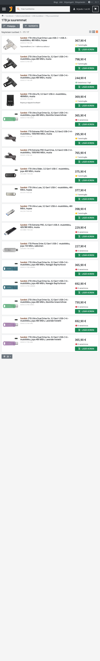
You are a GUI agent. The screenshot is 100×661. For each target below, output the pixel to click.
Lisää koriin (86, 49)
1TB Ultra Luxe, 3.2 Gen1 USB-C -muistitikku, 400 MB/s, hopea (46, 188)
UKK (61, 2)
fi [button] (96, 2)
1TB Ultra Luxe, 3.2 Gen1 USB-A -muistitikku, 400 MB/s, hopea (46, 207)
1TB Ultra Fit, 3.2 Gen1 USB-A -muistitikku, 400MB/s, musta (43, 95)
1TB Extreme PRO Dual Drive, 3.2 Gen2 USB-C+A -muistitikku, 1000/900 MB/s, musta (46, 132)
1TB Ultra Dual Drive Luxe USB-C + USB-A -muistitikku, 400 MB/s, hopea (43, 39)
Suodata (31, 26)
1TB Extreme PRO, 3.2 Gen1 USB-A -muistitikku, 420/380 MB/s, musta (45, 226)
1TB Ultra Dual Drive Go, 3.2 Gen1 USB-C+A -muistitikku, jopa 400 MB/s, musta (44, 76)
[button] (90, 2)
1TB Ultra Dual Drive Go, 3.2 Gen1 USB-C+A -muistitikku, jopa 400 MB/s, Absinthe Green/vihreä (44, 113)
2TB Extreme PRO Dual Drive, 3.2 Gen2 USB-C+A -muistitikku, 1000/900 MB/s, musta (46, 151)
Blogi (56, 2)
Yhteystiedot (80, 2)
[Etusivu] (11, 9)
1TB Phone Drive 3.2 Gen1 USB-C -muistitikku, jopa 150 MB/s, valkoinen (45, 244)
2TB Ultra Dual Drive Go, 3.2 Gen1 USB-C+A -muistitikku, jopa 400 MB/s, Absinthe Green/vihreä (44, 300)
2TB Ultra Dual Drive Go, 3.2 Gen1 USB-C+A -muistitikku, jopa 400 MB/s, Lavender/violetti (44, 319)
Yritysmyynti (69, 2)
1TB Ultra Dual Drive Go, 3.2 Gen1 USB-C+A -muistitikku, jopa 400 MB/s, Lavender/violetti (44, 338)
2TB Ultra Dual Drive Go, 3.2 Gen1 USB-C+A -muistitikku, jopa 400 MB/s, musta (44, 57)
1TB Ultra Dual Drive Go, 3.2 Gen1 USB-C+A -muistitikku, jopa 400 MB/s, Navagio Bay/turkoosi (44, 263)
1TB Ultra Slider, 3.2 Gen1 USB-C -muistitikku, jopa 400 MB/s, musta (44, 169)
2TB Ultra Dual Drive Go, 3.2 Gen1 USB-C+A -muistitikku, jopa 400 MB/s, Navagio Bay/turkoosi (44, 282)
